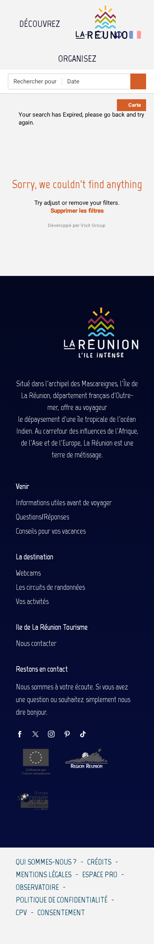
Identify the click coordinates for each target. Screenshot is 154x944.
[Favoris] (101, 35)
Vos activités (32, 601)
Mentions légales (43, 874)
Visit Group (93, 225)
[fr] (135, 35)
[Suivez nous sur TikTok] (87, 734)
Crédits (99, 862)
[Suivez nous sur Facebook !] (24, 734)
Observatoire (37, 887)
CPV (21, 912)
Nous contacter (36, 643)
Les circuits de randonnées (50, 587)
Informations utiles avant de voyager (64, 502)
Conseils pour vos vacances (51, 531)
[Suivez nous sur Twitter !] (39, 734)
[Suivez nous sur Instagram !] (55, 734)
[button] (118, 35)
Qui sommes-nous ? (46, 862)
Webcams (28, 573)
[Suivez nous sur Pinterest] (71, 734)
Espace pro (99, 874)
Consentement (61, 912)
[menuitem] (39, 21)
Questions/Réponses (42, 517)
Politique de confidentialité (61, 900)
